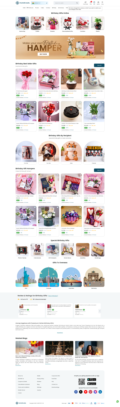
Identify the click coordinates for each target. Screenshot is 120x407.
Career (20, 393)
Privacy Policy (40, 378)
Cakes (42, 7)
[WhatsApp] (117, 402)
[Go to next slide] (100, 311)
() (53, 296)
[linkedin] (100, 392)
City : (20, 313)
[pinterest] (90, 392)
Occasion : (21, 314)
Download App (55, 387)
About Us (20, 376)
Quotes (39, 390)
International (94, 7)
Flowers (37, 7)
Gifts (67, 7)
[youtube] (85, 392)
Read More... (18, 365)
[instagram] (95, 392)
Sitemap (39, 387)
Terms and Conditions (23, 387)
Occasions (86, 7)
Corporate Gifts (56, 376)
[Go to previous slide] (19, 311)
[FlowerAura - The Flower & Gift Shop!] (23, 4)
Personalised (73, 7)
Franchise (54, 378)
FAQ (53, 381)
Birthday (54, 7)
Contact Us (54, 384)
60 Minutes (30, 7)
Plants (79, 7)
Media (38, 376)
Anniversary (61, 7)
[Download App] (91, 380)
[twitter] (80, 392)
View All (99, 65)
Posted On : (21, 311)
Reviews (39, 381)
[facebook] (76, 392)
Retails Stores (21, 390)
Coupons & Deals (22, 381)
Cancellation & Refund (24, 384)
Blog (38, 384)
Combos (48, 7)
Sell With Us (21, 378)
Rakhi (24, 7)
